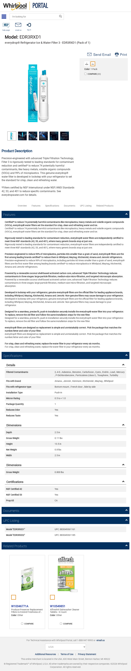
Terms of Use (67, 654)
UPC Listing (86, 205)
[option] (11, 135)
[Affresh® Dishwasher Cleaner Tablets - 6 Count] (66, 578)
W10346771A (19, 606)
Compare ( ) (94, 74)
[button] (38, 93)
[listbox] (38, 136)
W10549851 (57, 606)
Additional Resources (45, 654)
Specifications (52, 205)
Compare (29, 624)
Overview (22, 205)
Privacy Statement (87, 654)
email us (100, 640)
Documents (69, 205)
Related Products (104, 205)
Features (36, 205)
